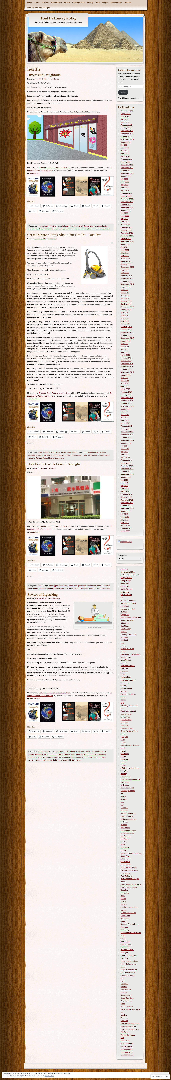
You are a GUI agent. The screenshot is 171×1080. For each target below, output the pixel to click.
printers (124, 904)
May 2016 (124, 383)
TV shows (124, 984)
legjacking (85, 754)
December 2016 (127, 364)
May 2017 (124, 349)
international (56, 2)
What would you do (128, 1026)
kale (85, 455)
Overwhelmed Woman (129, 870)
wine (122, 1038)
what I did (124, 1021)
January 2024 (126, 162)
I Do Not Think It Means (130, 768)
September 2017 (127, 338)
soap (122, 935)
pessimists (125, 893)
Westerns (124, 1018)
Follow (123, 92)
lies (122, 794)
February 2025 (126, 125)
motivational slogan (128, 830)
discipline (93, 226)
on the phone (126, 865)
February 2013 (126, 494)
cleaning (102, 452)
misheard (124, 822)
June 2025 (125, 116)
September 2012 (127, 508)
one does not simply (128, 867)
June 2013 (125, 483)
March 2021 (125, 259)
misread (124, 825)
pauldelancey (54, 79)
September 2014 (127, 440)
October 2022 (126, 205)
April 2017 (125, 352)
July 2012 (124, 514)
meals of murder (127, 816)
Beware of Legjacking (42, 594)
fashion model (126, 688)
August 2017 (126, 341)
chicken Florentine (91, 452)
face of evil (125, 683)
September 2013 (127, 474)
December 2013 (127, 466)
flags (122, 703)
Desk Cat (124, 669)
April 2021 (125, 256)
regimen (84, 229)
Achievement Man (128, 572)
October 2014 (126, 437)
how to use (125, 759)
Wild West (124, 1032)
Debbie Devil (126, 657)
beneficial (63, 586)
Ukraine (124, 987)
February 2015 (126, 426)
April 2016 (125, 386)
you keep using (127, 1049)
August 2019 (126, 287)
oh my (57, 588)
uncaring (124, 992)
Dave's (86, 226)
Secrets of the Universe (130, 924)
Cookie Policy (49, 1076)
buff (63, 226)
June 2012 (125, 517)
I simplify (124, 771)
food (98, 2)
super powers (126, 944)
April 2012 (125, 523)
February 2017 (126, 358)
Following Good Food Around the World (54, 167)
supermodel (125, 947)
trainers (91, 229)
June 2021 (125, 250)
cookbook (99, 751)
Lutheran (42, 588)
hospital (100, 586)
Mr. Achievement (127, 833)
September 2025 (127, 111)
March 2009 (125, 531)
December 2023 (127, 165)
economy (124, 671)
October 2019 (126, 281)
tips (60, 760)
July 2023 (124, 179)
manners (124, 810)
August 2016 (126, 375)
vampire (65, 760)
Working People (127, 1043)
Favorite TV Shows (128, 694)
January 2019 (126, 301)
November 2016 (127, 366)
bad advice (125, 606)
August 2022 (126, 210)
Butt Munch (125, 626)
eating (40, 455)
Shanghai (84, 588)
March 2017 (125, 355)
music (123, 845)
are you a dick (126, 595)
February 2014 (126, 460)
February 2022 (126, 227)
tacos (107, 455)
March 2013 (125, 491)
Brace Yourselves (127, 620)
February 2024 (126, 159)
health (46, 226)
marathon (102, 754)
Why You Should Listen (130, 1029)
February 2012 (126, 528)
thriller (91, 588)
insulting (124, 774)
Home (29, 2)
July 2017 (124, 344)
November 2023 (127, 168)
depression (32, 455)
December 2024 (127, 131)
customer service (127, 649)
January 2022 (126, 230)
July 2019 (124, 290)
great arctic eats (127, 728)
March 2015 (125, 423)
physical (57, 229)
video (123, 1004)
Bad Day (124, 612)
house (67, 455)
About (37, 2)
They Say (124, 958)
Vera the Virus (126, 1001)
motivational (125, 828)
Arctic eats (125, 592)
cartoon (124, 632)
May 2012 (124, 520)
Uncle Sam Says (127, 998)
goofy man (125, 725)
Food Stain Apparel (128, 711)
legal (78, 754)
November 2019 (127, 278)
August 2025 (126, 114)
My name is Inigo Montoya (131, 853)
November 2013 (127, 469)
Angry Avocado (126, 578)
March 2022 (125, 224)
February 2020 (126, 275)
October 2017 (126, 335)
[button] (67, 137)
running (39, 760)
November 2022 (127, 202)
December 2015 (127, 398)
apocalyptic (53, 586)
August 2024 (126, 142)
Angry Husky (126, 581)
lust (122, 805)
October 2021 (126, 239)
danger (123, 651)
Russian (101, 455)
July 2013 (124, 480)
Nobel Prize (125, 856)
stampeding (47, 760)
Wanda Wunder (127, 1006)
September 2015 (127, 406)
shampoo (124, 927)
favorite (123, 691)
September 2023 (127, 173)
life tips (123, 796)
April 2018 (125, 321)
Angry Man (125, 583)
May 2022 (124, 219)
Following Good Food (129, 706)
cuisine (45, 2)
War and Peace (42, 458)
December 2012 (127, 500)
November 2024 (127, 134)
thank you (124, 953)
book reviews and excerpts (38, 8)
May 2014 (124, 452)
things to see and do (129, 970)
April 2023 (125, 187)
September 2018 (127, 307)
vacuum (31, 458)
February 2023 (126, 193)
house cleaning (77, 455)
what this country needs (130, 1024)
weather (124, 1015)
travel (123, 981)
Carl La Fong (70, 751)
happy (123, 742)
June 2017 (125, 347)
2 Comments (75, 760)
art (122, 598)
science (124, 921)
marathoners (33, 757)
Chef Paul (80, 751)
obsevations (125, 862)
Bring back (125, 623)
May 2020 (124, 270)
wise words (125, 1041)
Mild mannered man (128, 819)
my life (123, 850)
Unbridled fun (126, 989)
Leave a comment (103, 229)
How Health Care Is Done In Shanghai (54, 464)
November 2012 (127, 503)
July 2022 (124, 213)
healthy (61, 455)
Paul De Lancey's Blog (58, 18)
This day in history (128, 975)
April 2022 (125, 222)
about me (124, 569)
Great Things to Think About (49, 452)
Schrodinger (125, 918)
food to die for (126, 714)
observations (116, 2)
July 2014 (124, 446)
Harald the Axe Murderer (130, 745)
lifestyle (53, 226)
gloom (55, 455)
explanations (126, 677)
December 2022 (127, 199)
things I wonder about (129, 961)
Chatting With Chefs (128, 634)
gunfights (124, 737)
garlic (46, 754)
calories (69, 226)
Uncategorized (78, 2)
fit (36, 229)
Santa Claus (125, 916)
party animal (125, 873)
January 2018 (126, 330)
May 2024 (124, 151)
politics (128, 2)
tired (122, 978)
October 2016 (126, 369)
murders (50, 588)
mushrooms (52, 757)
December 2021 (127, 233)
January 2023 (126, 196)
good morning (126, 720)
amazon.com (35, 173)
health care (91, 586)
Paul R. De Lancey (91, 757)
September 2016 (127, 372)
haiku (123, 740)
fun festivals (125, 717)
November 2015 (127, 400)
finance (123, 697)
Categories (122, 555)
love (122, 802)
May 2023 (124, 185)
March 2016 (125, 389)
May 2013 (124, 486)
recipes (105, 2)
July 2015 (124, 412)
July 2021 (124, 247)
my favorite (125, 847)
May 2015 (124, 418)
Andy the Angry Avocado (130, 575)
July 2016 (124, 378)
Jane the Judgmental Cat (130, 779)
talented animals (127, 950)
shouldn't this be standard (131, 933)
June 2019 (125, 293)
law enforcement (127, 788)
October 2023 (126, 171)
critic (122, 643)
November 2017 (127, 332)
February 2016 (126, 392)
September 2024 (127, 139)
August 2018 (126, 310)
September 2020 (127, 267)
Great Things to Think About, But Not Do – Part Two (64, 235)
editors (123, 674)
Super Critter (126, 941)
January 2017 (126, 361)
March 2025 (125, 122)
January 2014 (126, 463)
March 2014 (125, 457)
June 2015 (125, 415)
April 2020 (125, 273)
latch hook (125, 785)
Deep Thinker (126, 660)
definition (124, 663)
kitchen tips (125, 782)
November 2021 (127, 236)
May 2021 (124, 253)
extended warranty (128, 680)
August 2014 (126, 443)
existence (48, 455)
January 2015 (126, 429)
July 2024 (124, 145)
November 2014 (127, 435)
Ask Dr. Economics (128, 600)
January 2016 (126, 395)
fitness (40, 226)
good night (125, 722)
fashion (123, 686)
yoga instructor (126, 1046)
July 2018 (124, 312)
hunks (35, 588)
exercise (31, 229)
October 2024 (126, 136)
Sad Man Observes (128, 913)
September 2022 (127, 207)
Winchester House (128, 1035)
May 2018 (124, 318)
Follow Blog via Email (129, 70)
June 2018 (125, 315)
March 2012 (125, 525)
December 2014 (127, 432)
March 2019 (125, 298)
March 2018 (125, 324)
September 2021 (127, 241)
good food (49, 229)
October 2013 (126, 471)
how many (125, 754)
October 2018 (126, 304)
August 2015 (126, 409)
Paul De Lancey (67, 588)
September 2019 (127, 284)
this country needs (128, 972)
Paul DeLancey (77, 757)
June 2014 (125, 449)
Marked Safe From (128, 813)
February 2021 (126, 261)
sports (46, 751)
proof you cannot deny (129, 907)
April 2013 (125, 489)
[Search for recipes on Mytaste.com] (125, 542)
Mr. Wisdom (125, 839)
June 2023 (125, 182)
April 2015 (125, 420)
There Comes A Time (129, 955)
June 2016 (125, 381)
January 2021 (126, 264)
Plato (123, 896)
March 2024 (125, 156)
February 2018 (126, 327)
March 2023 (125, 190)
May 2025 (124, 119)
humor (67, 2)
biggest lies (125, 615)
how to (123, 757)
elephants (39, 754)
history (90, 2)
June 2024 (125, 148)
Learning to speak (128, 791)
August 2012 (126, 511)
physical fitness (67, 229)
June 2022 (125, 216)
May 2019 (124, 295)
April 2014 (125, 454)
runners (31, 760)
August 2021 (126, 244)
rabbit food (92, 455)
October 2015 (126, 403)
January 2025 (126, 128)
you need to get (127, 1052)
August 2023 (126, 176)
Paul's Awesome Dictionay (131, 884)
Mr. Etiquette (126, 836)
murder (123, 842)
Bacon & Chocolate (128, 603)
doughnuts (102, 226)
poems (123, 899)
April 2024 (125, 153)
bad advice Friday (128, 609)
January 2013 (126, 497)
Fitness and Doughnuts (43, 75)
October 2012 (126, 506)
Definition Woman (128, 666)
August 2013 (126, 477)
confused (124, 637)
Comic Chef (78, 226)
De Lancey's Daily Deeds (130, 654)
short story (125, 930)
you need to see (127, 1055)
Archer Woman (126, 589)
